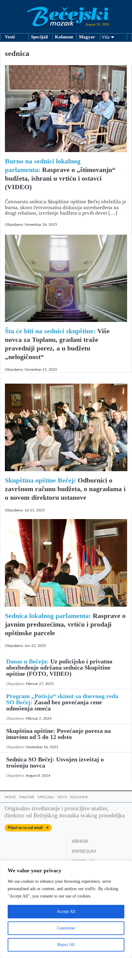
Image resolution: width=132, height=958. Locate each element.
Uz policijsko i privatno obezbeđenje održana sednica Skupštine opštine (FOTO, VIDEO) (59, 667)
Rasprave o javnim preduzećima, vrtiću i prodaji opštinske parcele (65, 624)
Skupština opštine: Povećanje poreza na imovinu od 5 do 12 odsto (58, 733)
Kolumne (64, 36)
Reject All (66, 944)
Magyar (87, 36)
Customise (66, 928)
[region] (66, 909)
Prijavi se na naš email (26, 828)
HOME (10, 797)
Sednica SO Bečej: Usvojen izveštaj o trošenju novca (55, 762)
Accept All (66, 911)
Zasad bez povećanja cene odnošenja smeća (62, 702)
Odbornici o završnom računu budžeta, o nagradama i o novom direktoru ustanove (65, 488)
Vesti (10, 36)
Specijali (39, 36)
